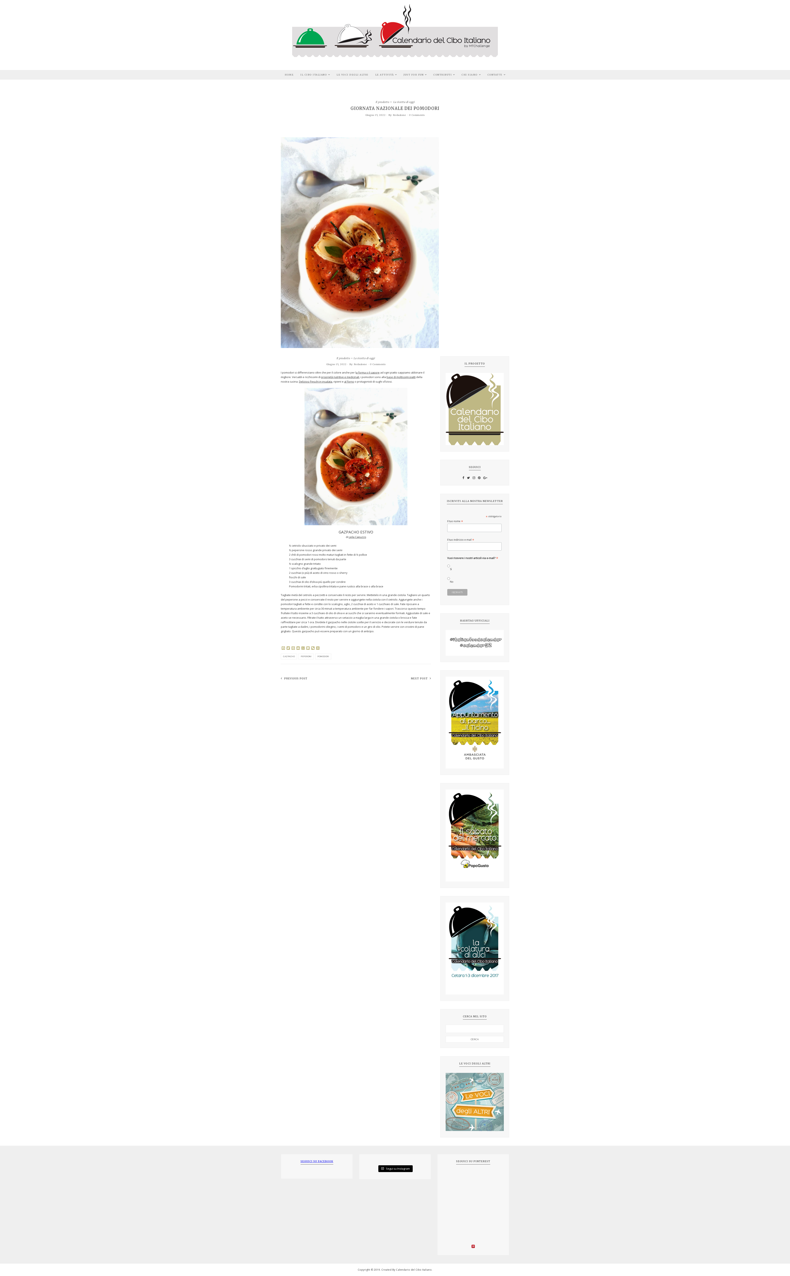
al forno (349, 381)
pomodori (323, 656)
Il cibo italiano (313, 74)
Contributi (442, 74)
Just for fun (413, 74)
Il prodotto (382, 101)
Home (289, 74)
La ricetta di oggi (404, 101)
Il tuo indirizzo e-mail (460, 540)
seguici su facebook (317, 1161)
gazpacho (289, 656)
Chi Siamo (469, 74)
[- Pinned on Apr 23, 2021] (452, 1175)
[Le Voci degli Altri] (475, 1102)
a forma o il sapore (368, 372)
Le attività (384, 74)
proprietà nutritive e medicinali (340, 377)
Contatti (494, 74)
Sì (451, 569)
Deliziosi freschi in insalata (315, 381)
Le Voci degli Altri (352, 74)
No (451, 581)
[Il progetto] (475, 409)
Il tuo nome (455, 521)
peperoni (306, 656)
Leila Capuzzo (357, 537)
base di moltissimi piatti (401, 377)
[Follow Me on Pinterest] (473, 1247)
